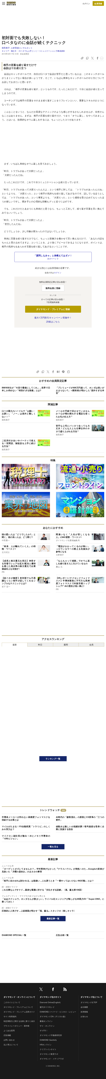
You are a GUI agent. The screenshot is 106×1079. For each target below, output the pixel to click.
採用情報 (84, 1011)
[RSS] (65, 989)
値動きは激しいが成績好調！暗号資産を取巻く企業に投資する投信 (80, 828)
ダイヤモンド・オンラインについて (19, 996)
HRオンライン (45, 1044)
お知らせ (84, 1016)
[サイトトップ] (11, 3)
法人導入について (11, 1044)
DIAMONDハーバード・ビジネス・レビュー (58, 1011)
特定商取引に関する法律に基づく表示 (19, 1021)
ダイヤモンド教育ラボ (49, 1054)
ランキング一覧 (53, 758)
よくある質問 (9, 1030)
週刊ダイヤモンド (47, 1007)
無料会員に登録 (53, 288)
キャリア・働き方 (9, 51)
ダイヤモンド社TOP (89, 1002)
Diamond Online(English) (50, 1002)
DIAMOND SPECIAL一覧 (14, 935)
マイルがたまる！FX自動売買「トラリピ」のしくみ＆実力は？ (26, 828)
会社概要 (84, 1007)
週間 (66, 644)
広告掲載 (7, 1035)
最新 (15, 644)
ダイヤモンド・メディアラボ (52, 1058)
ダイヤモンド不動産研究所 (51, 1035)
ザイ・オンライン (47, 1025)
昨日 (40, 644)
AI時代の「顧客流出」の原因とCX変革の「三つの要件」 (80, 818)
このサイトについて (12, 1002)
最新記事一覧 (53, 918)
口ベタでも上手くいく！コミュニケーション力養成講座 (42, 51)
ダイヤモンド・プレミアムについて (18, 1007)
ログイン (86, 3)
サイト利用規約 (10, 1016)
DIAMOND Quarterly (48, 1040)
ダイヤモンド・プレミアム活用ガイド (19, 1011)
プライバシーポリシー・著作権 (16, 1025)
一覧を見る (53, 846)
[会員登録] (98, 3)
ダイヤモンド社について (91, 996)
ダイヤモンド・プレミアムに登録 (53, 309)
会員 (91, 644)
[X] (41, 989)
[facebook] (53, 989)
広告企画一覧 (62, 935)
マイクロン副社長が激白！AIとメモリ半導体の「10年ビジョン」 (26, 837)
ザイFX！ (44, 1030)
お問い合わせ (9, 1040)
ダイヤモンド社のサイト (51, 996)
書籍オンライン (46, 1021)
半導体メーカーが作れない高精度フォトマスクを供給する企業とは (26, 818)
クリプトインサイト (48, 1049)
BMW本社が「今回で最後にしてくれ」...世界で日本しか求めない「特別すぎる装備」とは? (26, 389)
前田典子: (17, 47)
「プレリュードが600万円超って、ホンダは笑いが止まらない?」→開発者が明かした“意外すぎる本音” (80, 390)
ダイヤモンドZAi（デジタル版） (53, 1016)
